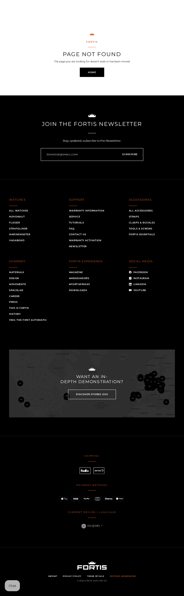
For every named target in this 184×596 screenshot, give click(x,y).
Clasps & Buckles (142, 222)
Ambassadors (79, 278)
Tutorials (76, 222)
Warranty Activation (85, 240)
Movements (17, 284)
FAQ (72, 228)
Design (14, 278)
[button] (16, 13)
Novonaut (17, 216)
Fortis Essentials (142, 234)
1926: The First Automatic (28, 320)
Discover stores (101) (92, 394)
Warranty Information (86, 210)
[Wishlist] (142, 13)
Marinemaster (19, 234)
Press (13, 302)
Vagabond (16, 240)
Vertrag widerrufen (123, 576)
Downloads (78, 290)
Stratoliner (18, 228)
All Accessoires (141, 210)
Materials (16, 272)
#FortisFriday (79, 284)
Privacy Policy (72, 576)
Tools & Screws (141, 228)
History (15, 314)
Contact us (77, 234)
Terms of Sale (95, 576)
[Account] (162, 13)
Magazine (76, 272)
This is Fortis (19, 308)
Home (92, 72)
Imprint (52, 576)
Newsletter (78, 246)
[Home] (92, 13)
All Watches (18, 210)
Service (74, 216)
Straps (134, 216)
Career (14, 296)
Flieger (14, 222)
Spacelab (16, 290)
